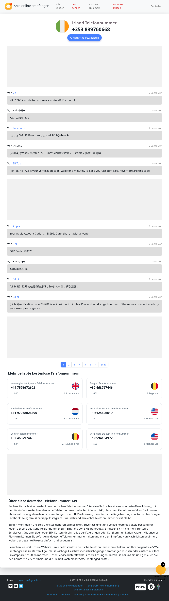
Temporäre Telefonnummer (101, 585)
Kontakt (78, 594)
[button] (155, 6)
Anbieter (65, 594)
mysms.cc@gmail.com (30, 580)
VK (14, 93)
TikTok (17, 163)
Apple (16, 226)
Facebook (19, 128)
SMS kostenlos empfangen (88, 589)
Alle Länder (60, 6)
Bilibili (16, 279)
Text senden (76, 6)
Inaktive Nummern (95, 6)
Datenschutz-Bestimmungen (101, 594)
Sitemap (124, 594)
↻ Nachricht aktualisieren (84, 37)
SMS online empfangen (70, 585)
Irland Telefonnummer (94, 22)
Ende (103, 364)
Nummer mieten (118, 6)
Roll (15, 244)
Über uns (52, 594)
